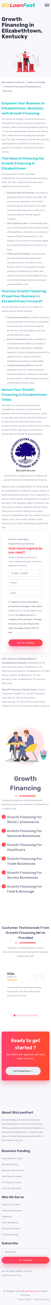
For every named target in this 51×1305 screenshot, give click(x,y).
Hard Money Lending (11, 1176)
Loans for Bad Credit (11, 1188)
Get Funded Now (22, 1071)
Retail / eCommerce (11, 1204)
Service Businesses (11, 1228)
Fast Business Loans (11, 1182)
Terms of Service (22, 610)
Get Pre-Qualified (25, 642)
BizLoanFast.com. (29, 1291)
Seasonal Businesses (12, 1210)
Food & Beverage (10, 1234)
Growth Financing (10, 1164)
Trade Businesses (10, 1222)
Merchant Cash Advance (13, 1170)
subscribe (27, 1260)
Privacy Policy (24, 1299)
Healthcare (7, 1216)
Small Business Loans (12, 1158)
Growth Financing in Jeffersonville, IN (31, 705)
